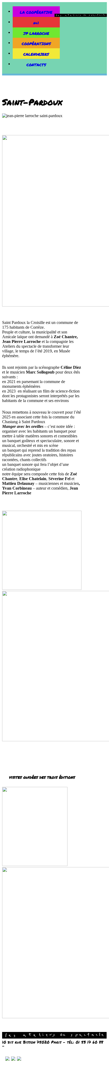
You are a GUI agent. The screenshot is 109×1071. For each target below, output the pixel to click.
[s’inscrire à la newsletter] (7, 1059)
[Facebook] (19, 1059)
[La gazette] (13, 1059)
